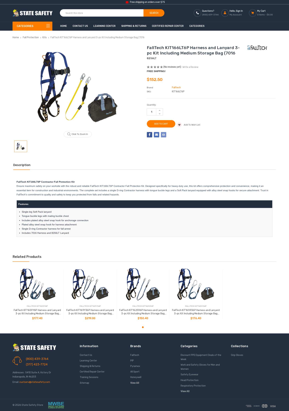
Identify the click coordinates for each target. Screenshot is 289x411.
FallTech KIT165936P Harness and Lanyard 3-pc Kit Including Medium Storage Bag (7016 (196, 312)
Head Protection (190, 380)
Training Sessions (89, 377)
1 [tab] (143, 327)
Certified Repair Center (168, 26)
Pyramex (135, 366)
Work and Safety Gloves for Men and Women (200, 366)
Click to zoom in (80, 134)
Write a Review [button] (190, 67)
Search (154, 13)
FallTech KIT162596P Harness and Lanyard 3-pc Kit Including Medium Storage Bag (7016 (143, 312)
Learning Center (104, 26)
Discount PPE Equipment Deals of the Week (201, 357)
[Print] (163, 134)
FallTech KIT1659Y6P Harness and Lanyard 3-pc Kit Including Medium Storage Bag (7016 (37, 312)
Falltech (134, 355)
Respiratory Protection (193, 385)
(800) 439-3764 (37, 359)
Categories (196, 26)
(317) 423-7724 (37, 364)
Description (21, 165)
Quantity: (151, 105)
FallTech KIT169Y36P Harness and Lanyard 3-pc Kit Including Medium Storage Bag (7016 (90, 312)
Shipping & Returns (133, 26)
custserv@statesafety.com (34, 382)
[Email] (156, 134)
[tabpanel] (37, 294)
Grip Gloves (237, 355)
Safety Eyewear (189, 374)
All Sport (134, 371)
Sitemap (84, 383)
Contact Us (80, 26)
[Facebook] (149, 134)
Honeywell (135, 377)
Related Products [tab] (27, 257)
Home (63, 26)
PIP (132, 360)
